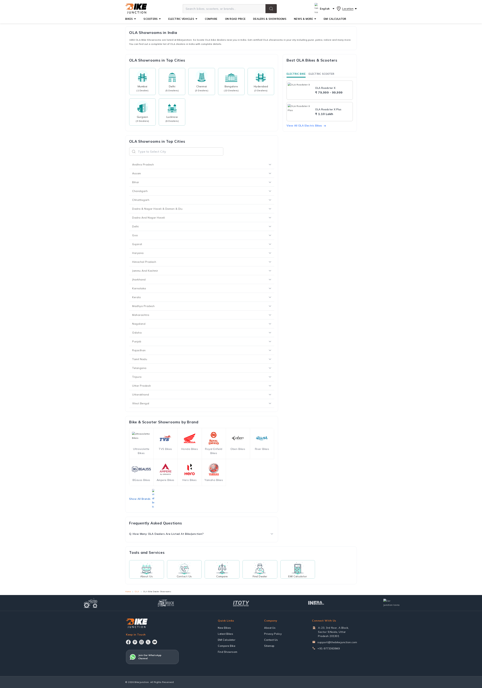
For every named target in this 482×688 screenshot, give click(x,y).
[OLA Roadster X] (300, 90)
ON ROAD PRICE (235, 18)
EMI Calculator (226, 639)
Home (128, 591)
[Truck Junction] (166, 603)
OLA (137, 591)
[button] (271, 8)
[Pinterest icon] (135, 642)
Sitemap (269, 645)
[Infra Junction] (316, 603)
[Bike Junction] (136, 9)
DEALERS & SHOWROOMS (269, 18)
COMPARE (211, 18)
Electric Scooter (321, 73)
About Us (269, 627)
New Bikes (224, 627)
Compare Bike (226, 645)
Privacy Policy (273, 633)
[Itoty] (241, 603)
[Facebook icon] (128, 642)
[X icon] (148, 642)
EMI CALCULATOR (335, 18)
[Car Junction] (391, 603)
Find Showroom (227, 651)
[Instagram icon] (141, 642)
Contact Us (271, 639)
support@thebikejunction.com (337, 642)
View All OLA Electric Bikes (304, 125)
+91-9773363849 (328, 648)
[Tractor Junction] (90, 603)
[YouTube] (154, 642)
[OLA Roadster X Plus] (300, 111)
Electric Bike (296, 73)
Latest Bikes (225, 633)
